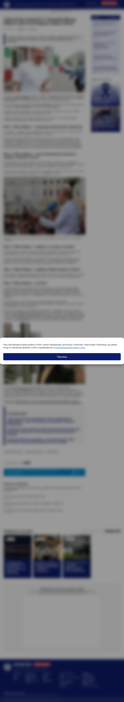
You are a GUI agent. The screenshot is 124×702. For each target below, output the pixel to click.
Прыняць (62, 356)
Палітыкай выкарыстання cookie (69, 347)
